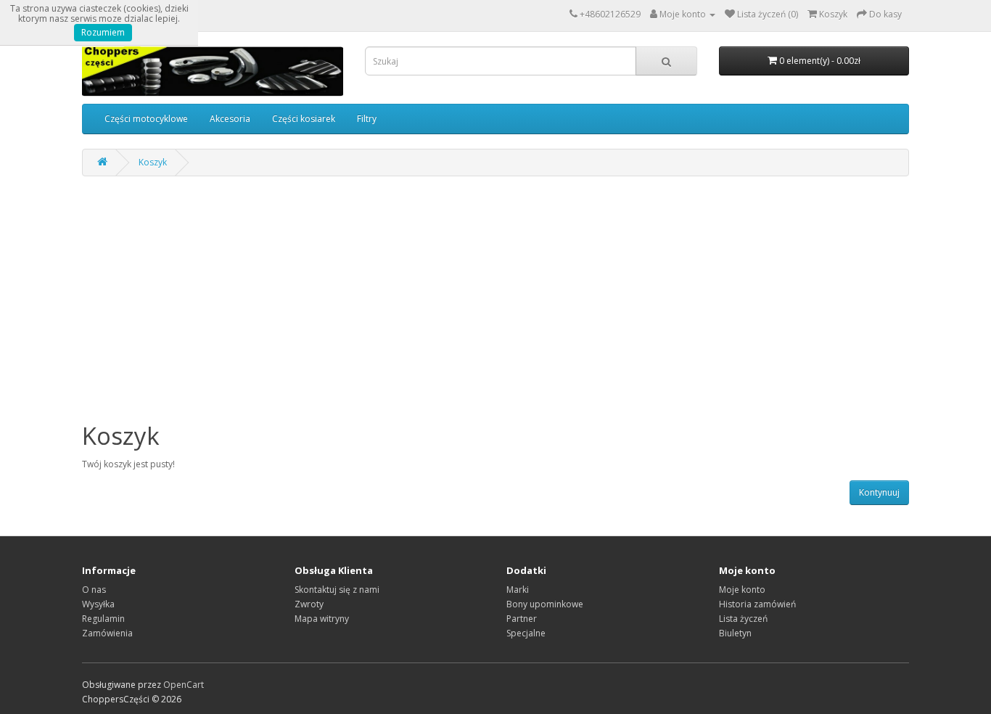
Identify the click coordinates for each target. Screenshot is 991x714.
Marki (517, 589)
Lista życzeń (743, 618)
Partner (521, 618)
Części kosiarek (303, 118)
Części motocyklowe (146, 118)
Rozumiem (103, 32)
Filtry (367, 118)
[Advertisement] (495, 307)
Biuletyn (735, 633)
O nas (94, 589)
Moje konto (742, 589)
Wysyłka (98, 604)
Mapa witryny (322, 618)
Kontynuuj (879, 492)
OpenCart (183, 684)
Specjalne (526, 633)
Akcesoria (230, 118)
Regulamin (103, 618)
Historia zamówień (757, 604)
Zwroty (309, 604)
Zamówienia (107, 633)
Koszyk (153, 162)
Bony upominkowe (544, 604)
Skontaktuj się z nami (337, 589)
